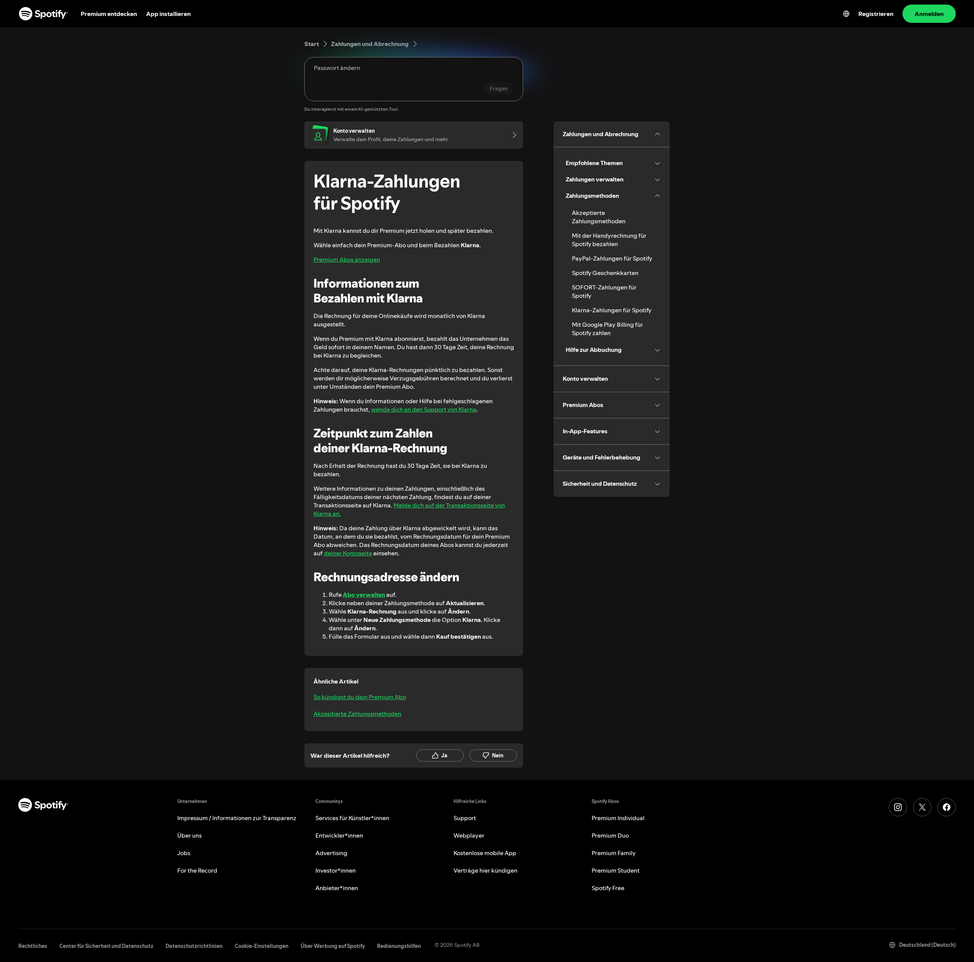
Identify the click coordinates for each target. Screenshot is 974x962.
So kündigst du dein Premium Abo (360, 697)
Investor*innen (335, 870)
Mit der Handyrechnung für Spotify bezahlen (609, 239)
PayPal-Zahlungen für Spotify (612, 258)
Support (465, 818)
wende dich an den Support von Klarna (423, 409)
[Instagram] (898, 807)
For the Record (197, 870)
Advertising (331, 853)
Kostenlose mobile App (485, 853)
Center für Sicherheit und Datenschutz (106, 946)
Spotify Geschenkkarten (605, 273)
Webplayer (469, 835)
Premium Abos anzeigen (347, 259)
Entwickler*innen (339, 835)
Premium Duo (610, 835)
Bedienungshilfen (399, 946)
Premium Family (614, 853)
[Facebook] (946, 807)
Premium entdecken (109, 14)
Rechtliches (32, 946)
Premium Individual (618, 818)
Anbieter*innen (336, 888)
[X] (922, 807)
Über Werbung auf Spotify (333, 946)
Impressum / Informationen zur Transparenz (236, 818)
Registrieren (875, 14)
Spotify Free (608, 888)
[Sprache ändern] (846, 14)
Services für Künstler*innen (352, 818)
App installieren (168, 14)
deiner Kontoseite (348, 553)
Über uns (189, 835)
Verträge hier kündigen (485, 870)
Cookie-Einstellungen (261, 946)
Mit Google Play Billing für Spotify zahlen (607, 328)
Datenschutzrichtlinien (194, 946)
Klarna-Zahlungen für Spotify (611, 310)
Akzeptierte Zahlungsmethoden (357, 713)
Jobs (183, 853)
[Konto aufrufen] (511, 135)
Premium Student (616, 870)
